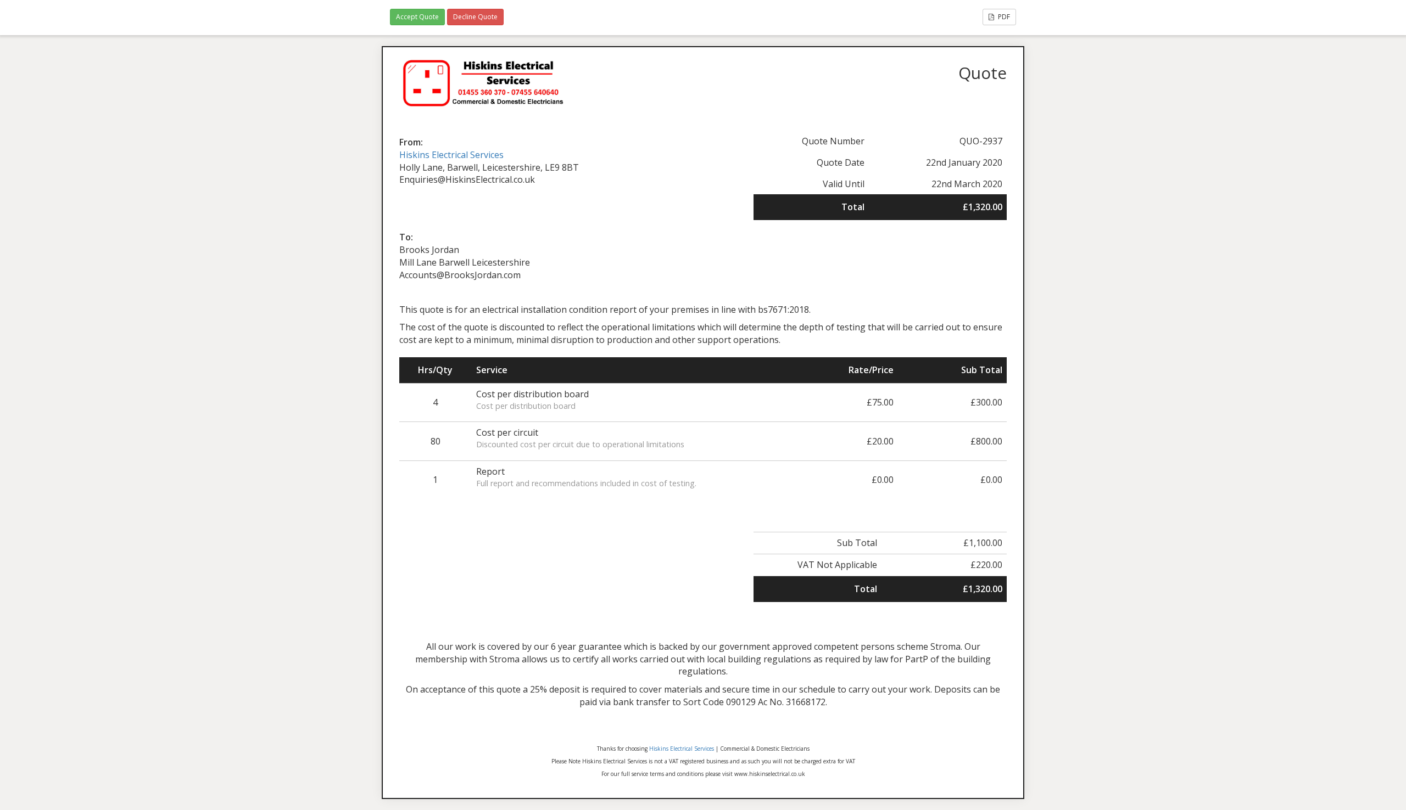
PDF (1003, 16)
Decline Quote (475, 16)
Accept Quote (417, 16)
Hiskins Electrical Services (451, 155)
